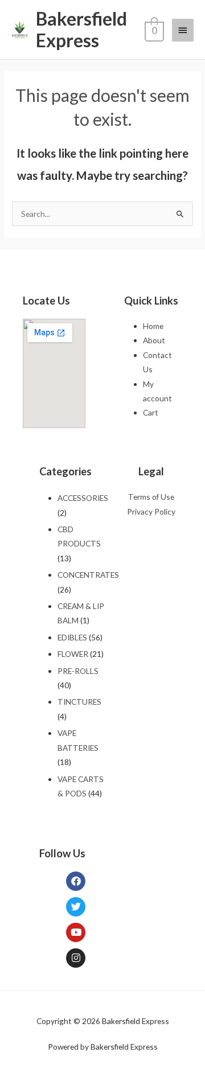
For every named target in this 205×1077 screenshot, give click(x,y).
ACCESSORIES (83, 498)
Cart (150, 412)
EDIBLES (72, 637)
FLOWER (73, 654)
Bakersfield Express (81, 29)
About (154, 340)
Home (153, 326)
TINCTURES (79, 701)
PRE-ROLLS (78, 671)
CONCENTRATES (88, 574)
